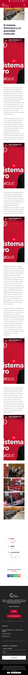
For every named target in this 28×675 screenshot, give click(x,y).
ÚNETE (14, 611)
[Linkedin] (12, 575)
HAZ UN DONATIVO (14, 616)
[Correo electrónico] (18, 575)
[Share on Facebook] (8, 575)
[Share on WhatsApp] (15, 575)
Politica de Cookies (15, 672)
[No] (26, 669)
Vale (9, 672)
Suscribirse (14, 657)
